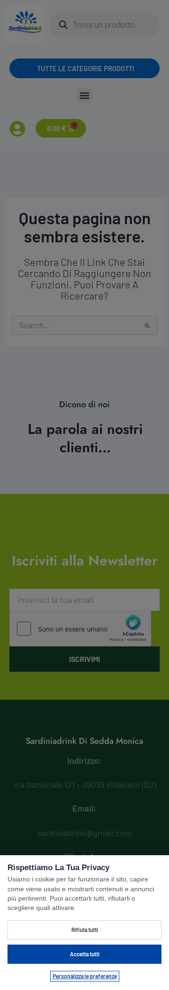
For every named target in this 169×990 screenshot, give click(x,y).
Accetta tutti (85, 954)
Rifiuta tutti (84, 929)
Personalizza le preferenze (85, 976)
